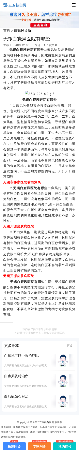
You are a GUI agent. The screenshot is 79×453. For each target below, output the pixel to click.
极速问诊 (14, 445)
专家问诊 (39, 445)
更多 (70, 346)
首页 (6, 30)
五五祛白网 (50, 45)
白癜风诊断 (22, 30)
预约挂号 (65, 445)
